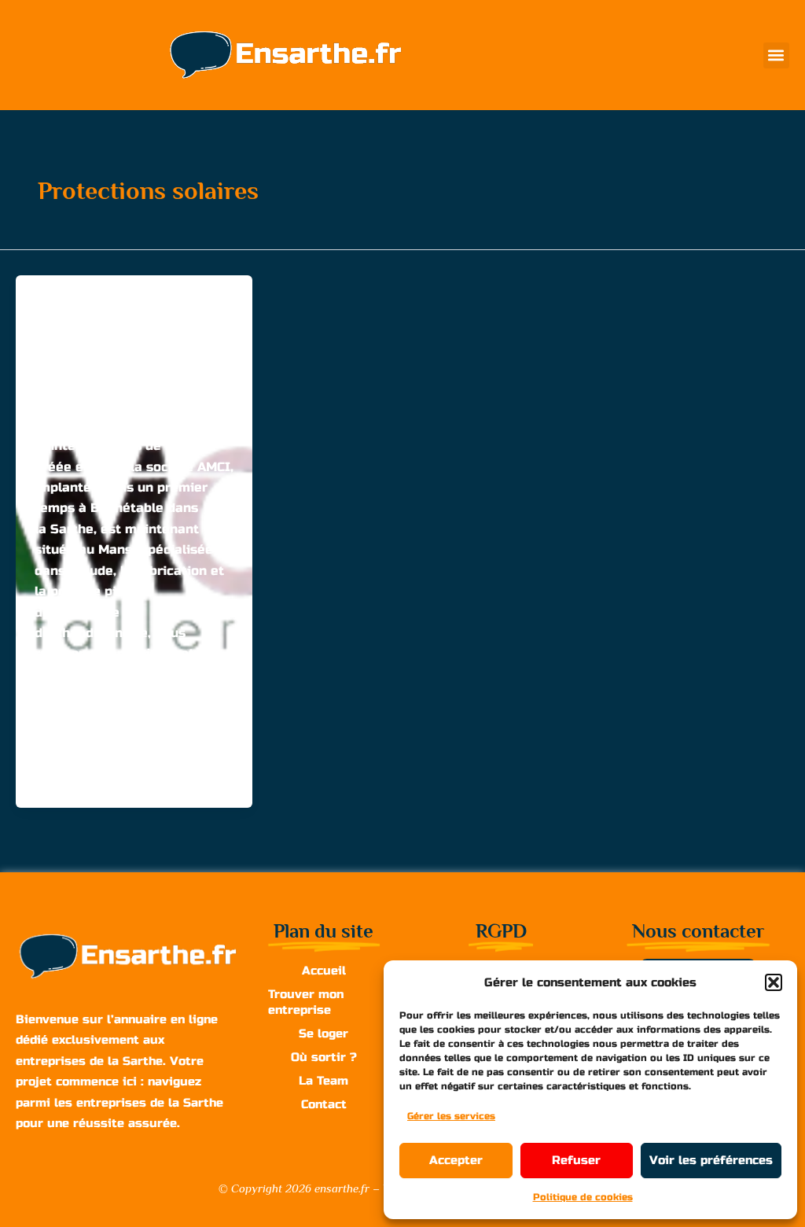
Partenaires (66, 326)
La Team (323, 1081)
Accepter (456, 1160)
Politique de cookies (583, 1197)
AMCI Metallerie (98, 357)
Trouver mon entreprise (306, 1002)
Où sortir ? (324, 1057)
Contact (324, 1104)
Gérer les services (451, 1116)
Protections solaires (161, 326)
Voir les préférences (711, 1160)
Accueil (324, 971)
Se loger (323, 1033)
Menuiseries (68, 304)
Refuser (576, 1160)
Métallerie (136, 304)
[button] (773, 982)
